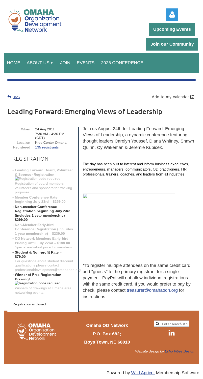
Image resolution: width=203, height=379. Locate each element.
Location (23, 143)
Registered (21, 147)
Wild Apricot (143, 372)
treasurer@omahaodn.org (152, 290)
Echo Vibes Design (179, 351)
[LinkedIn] (171, 332)
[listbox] (174, 97)
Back (16, 97)
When (25, 129)
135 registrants (47, 147)
